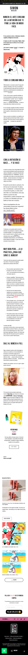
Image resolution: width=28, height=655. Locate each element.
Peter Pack (9, 394)
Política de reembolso (17, 638)
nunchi (15, 47)
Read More (7, 518)
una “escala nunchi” (9, 210)
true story (10, 91)
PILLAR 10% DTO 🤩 (14, 612)
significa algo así (13, 100)
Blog (14, 580)
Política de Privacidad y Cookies (16, 636)
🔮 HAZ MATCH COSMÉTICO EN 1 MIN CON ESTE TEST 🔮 (14, 3)
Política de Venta (8, 638)
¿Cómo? (16, 234)
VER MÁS (14, 446)
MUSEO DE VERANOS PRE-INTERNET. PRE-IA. (10, 574)
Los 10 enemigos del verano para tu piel (10, 547)
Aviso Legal (7, 636)
